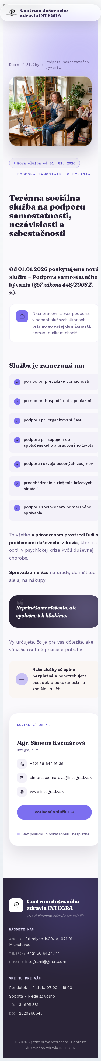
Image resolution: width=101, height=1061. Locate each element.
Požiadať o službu (51, 812)
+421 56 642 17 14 (43, 953)
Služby (32, 64)
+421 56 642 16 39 (47, 764)
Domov (14, 64)
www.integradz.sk (47, 791)
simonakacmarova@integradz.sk (61, 777)
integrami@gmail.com (45, 961)
